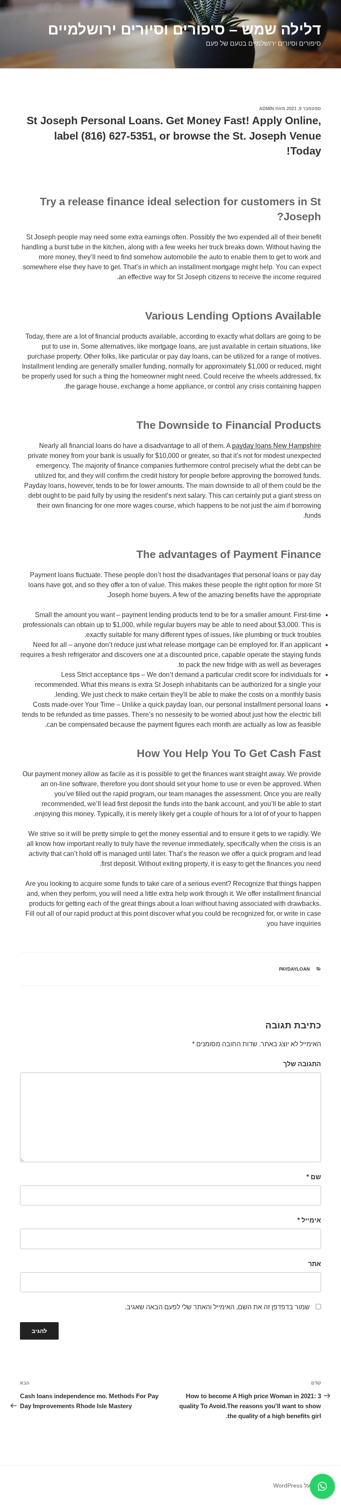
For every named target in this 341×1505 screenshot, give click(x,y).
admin (266, 108)
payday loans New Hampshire (276, 445)
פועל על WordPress (298, 1485)
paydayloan (294, 968)
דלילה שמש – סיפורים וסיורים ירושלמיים (184, 29)
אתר (314, 1263)
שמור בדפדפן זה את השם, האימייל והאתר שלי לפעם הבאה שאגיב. (217, 1307)
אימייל (309, 1220)
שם (313, 1176)
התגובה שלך (302, 1063)
